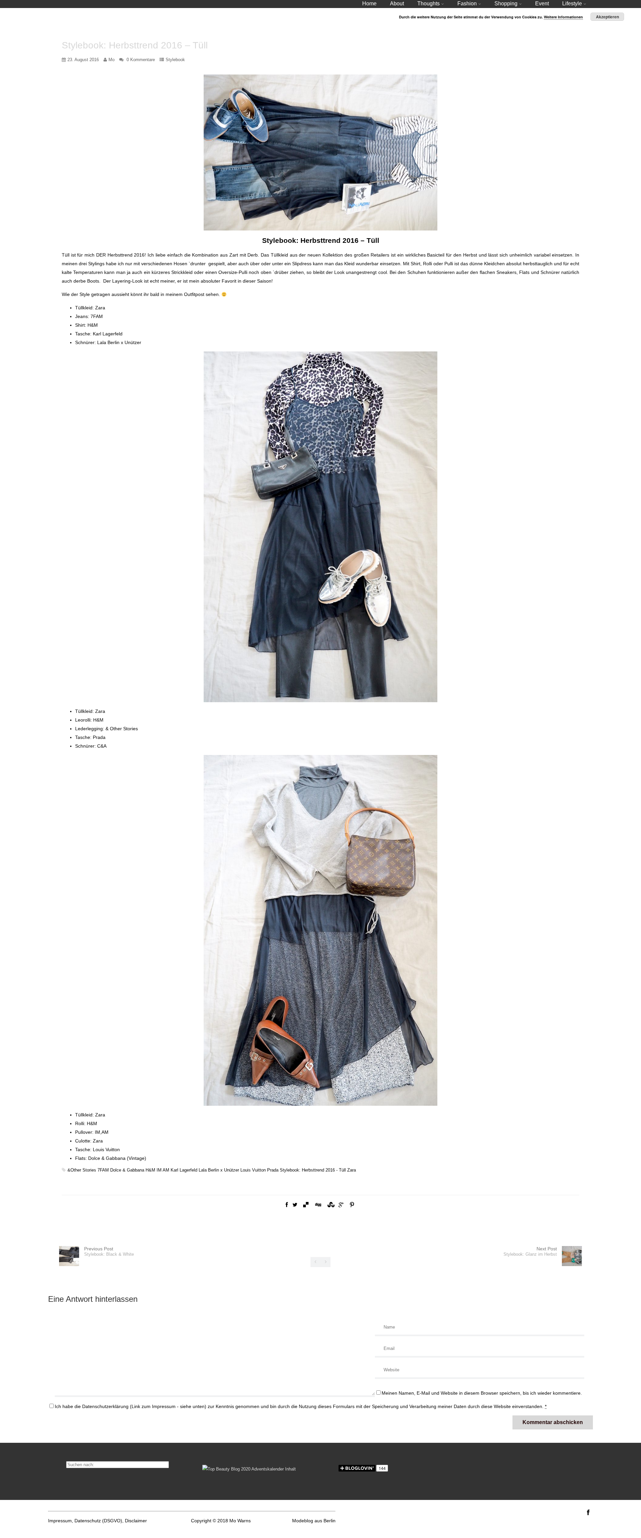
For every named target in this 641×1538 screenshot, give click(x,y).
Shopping (505, 3)
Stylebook (175, 59)
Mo (112, 59)
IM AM (163, 1170)
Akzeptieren (607, 17)
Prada (272, 1170)
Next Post (530, 1251)
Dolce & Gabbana (127, 1170)
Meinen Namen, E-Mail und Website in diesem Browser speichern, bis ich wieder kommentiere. (482, 1393)
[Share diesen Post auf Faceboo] (286, 1205)
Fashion (467, 3)
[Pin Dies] (352, 1205)
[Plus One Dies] (341, 1205)
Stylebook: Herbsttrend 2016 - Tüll (313, 1170)
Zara (351, 1170)
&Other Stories (81, 1170)
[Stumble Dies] (330, 1205)
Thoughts (428, 3)
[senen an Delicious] (305, 1205)
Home (369, 3)
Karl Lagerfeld (184, 1170)
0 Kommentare (141, 59)
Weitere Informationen (563, 16)
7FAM (103, 1170)
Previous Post (109, 1251)
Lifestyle (572, 3)
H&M (150, 1170)
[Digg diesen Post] (317, 1205)
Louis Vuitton (253, 1170)
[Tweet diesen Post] (295, 1205)
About (397, 3)
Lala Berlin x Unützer (219, 1170)
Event (542, 3)
